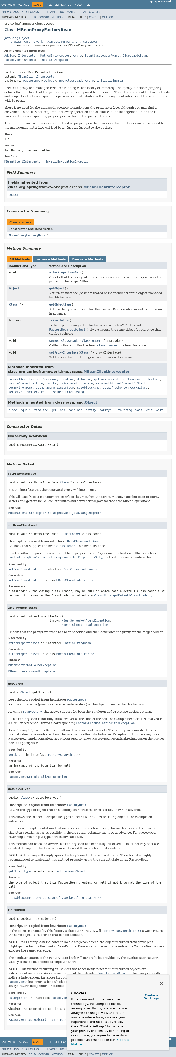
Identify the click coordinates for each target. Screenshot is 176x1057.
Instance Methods (51, 259)
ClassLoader (91, 340)
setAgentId (104, 383)
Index (78, 4)
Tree (48, 4)
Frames (52, 12)
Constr (43, 17)
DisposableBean (135, 55)
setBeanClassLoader (64, 340)
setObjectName (88, 387)
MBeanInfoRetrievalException (85, 624)
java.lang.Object (16, 38)
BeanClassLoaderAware (102, 55)
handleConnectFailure (25, 383)
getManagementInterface (140, 379)
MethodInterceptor (55, 55)
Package (23, 4)
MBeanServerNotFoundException (86, 620)
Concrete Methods (87, 259)
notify (91, 410)
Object (30, 60)
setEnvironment (20, 387)
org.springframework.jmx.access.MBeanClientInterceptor (54, 41)
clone (12, 410)
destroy (68, 379)
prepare (86, 383)
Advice (9, 55)
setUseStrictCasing (68, 392)
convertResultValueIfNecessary (33, 379)
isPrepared (68, 383)
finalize (41, 410)
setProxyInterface (63, 352)
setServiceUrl (38, 392)
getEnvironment (106, 379)
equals (25, 410)
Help (88, 4)
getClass (58, 410)
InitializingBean (54, 60)
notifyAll (107, 410)
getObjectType (60, 304)
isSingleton (58, 320)
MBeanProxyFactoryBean (27, 235)
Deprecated (62, 4)
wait (138, 410)
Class (13, 304)
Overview (8, 4)
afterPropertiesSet (64, 272)
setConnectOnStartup (133, 383)
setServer (16, 392)
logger (13, 194)
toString (125, 410)
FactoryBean (13, 60)
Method (57, 17)
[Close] (161, 983)
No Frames (67, 12)
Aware (77, 55)
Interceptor (27, 55)
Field (32, 17)
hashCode (75, 410)
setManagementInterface (55, 387)
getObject (57, 288)
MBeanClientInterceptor (37, 76)
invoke (51, 383)
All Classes (92, 12)
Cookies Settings (151, 997)
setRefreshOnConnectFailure (125, 387)
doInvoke (84, 379)
